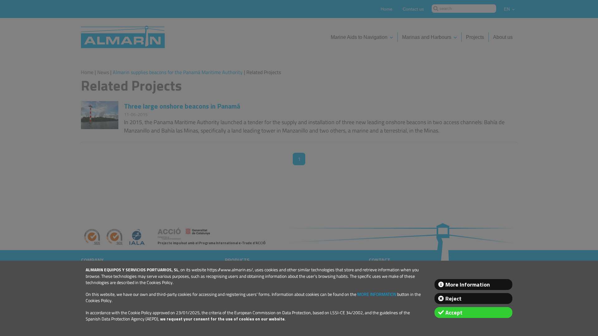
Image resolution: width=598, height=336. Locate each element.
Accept (454, 312)
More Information (467, 284)
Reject (453, 298)
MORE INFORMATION (376, 294)
